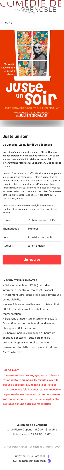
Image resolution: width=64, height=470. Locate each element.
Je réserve (32, 259)
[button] (6, 23)
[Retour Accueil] (30, 7)
